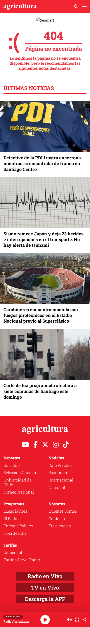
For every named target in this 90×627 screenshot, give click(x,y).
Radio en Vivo (45, 576)
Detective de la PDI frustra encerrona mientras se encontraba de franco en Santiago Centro (42, 163)
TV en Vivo (45, 587)
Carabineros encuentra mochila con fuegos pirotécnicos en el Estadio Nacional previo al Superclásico (40, 315)
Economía (57, 472)
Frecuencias (59, 525)
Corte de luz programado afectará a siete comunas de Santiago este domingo (40, 391)
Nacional (56, 487)
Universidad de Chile (17, 482)
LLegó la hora (15, 511)
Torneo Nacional (18, 492)
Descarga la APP (45, 598)
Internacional (60, 480)
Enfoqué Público (18, 525)
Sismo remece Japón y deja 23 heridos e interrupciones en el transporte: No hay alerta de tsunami (43, 239)
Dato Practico (60, 465)
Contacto (56, 518)
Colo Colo (12, 465)
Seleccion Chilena (19, 472)
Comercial (12, 552)
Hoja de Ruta (15, 533)
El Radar (11, 518)
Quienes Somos (62, 511)
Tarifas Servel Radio (21, 559)
